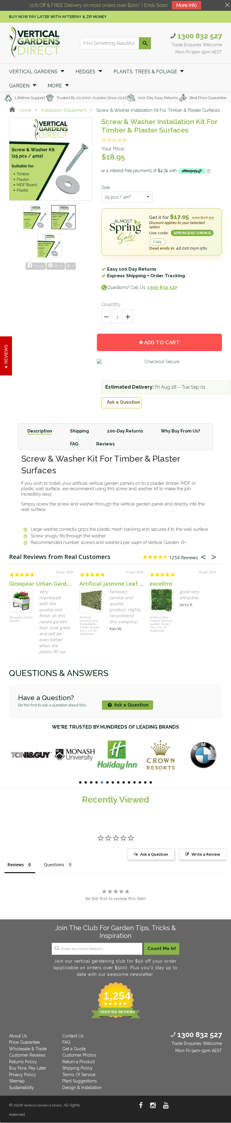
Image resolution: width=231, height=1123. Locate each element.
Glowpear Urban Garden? (42, 583)
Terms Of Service (78, 1074)
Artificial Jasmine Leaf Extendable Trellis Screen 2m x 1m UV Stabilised (89, 626)
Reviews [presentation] (105, 444)
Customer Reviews (27, 1055)
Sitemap (17, 1081)
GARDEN (20, 86)
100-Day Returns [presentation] (125, 431)
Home (24, 110)
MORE (55, 86)
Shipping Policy (77, 1068)
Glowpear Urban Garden (21, 619)
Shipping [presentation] (79, 431)
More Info (186, 5)
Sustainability (21, 1087)
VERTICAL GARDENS (34, 71)
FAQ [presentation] (74, 444)
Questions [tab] (54, 864)
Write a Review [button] (206, 854)
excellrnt (161, 583)
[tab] (39, 431)
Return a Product (78, 1061)
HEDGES (86, 71)
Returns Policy (23, 1061)
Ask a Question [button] (154, 854)
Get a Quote (74, 1048)
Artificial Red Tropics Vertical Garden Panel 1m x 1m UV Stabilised (161, 624)
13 (145, 782)
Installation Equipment (63, 110)
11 (134, 782)
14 (150, 782)
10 (129, 782)
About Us (18, 1035)
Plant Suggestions (79, 1081)
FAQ (66, 1042)
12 (140, 782)
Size (105, 187)
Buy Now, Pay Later (27, 1068)
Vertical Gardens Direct (43, 1105)
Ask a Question (123, 402)
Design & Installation (82, 1087)
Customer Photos (79, 1055)
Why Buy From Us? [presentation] (180, 431)
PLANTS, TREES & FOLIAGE (145, 71)
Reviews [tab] (16, 864)
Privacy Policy (22, 1074)
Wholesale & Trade (28, 1048)
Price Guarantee (24, 1042)
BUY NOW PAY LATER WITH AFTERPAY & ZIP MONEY (58, 16)
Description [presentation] (39, 431)
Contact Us (73, 1035)
